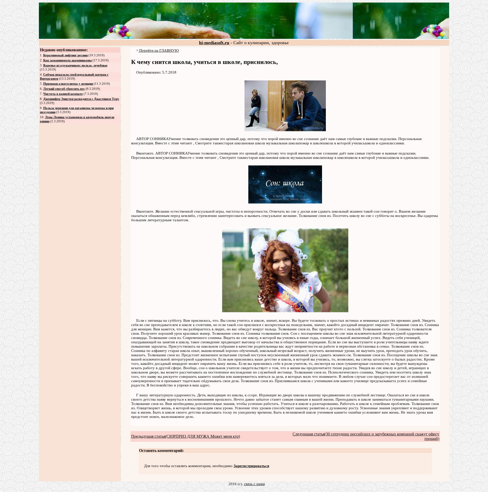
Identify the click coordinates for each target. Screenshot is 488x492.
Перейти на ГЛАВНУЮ (158, 50)
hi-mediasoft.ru (214, 42)
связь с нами (254, 484)
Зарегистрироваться (251, 466)
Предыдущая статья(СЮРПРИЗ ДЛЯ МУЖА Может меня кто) (185, 436)
